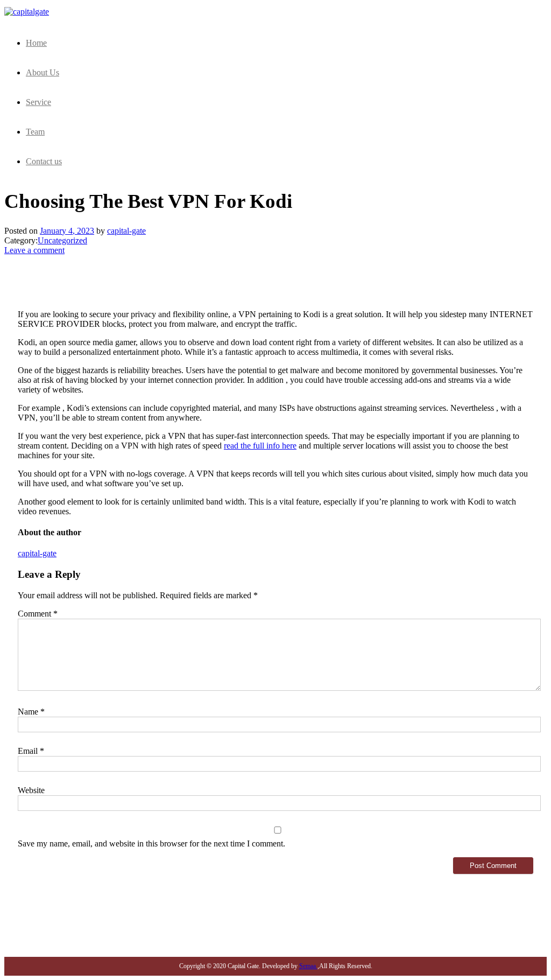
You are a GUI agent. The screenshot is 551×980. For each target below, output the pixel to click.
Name (31, 711)
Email (31, 750)
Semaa (308, 966)
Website (31, 790)
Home (36, 42)
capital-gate (126, 230)
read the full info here (260, 445)
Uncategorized (62, 240)
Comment (38, 613)
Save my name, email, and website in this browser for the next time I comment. (151, 843)
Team (35, 131)
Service (38, 102)
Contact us (44, 161)
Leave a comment (34, 250)
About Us (42, 72)
